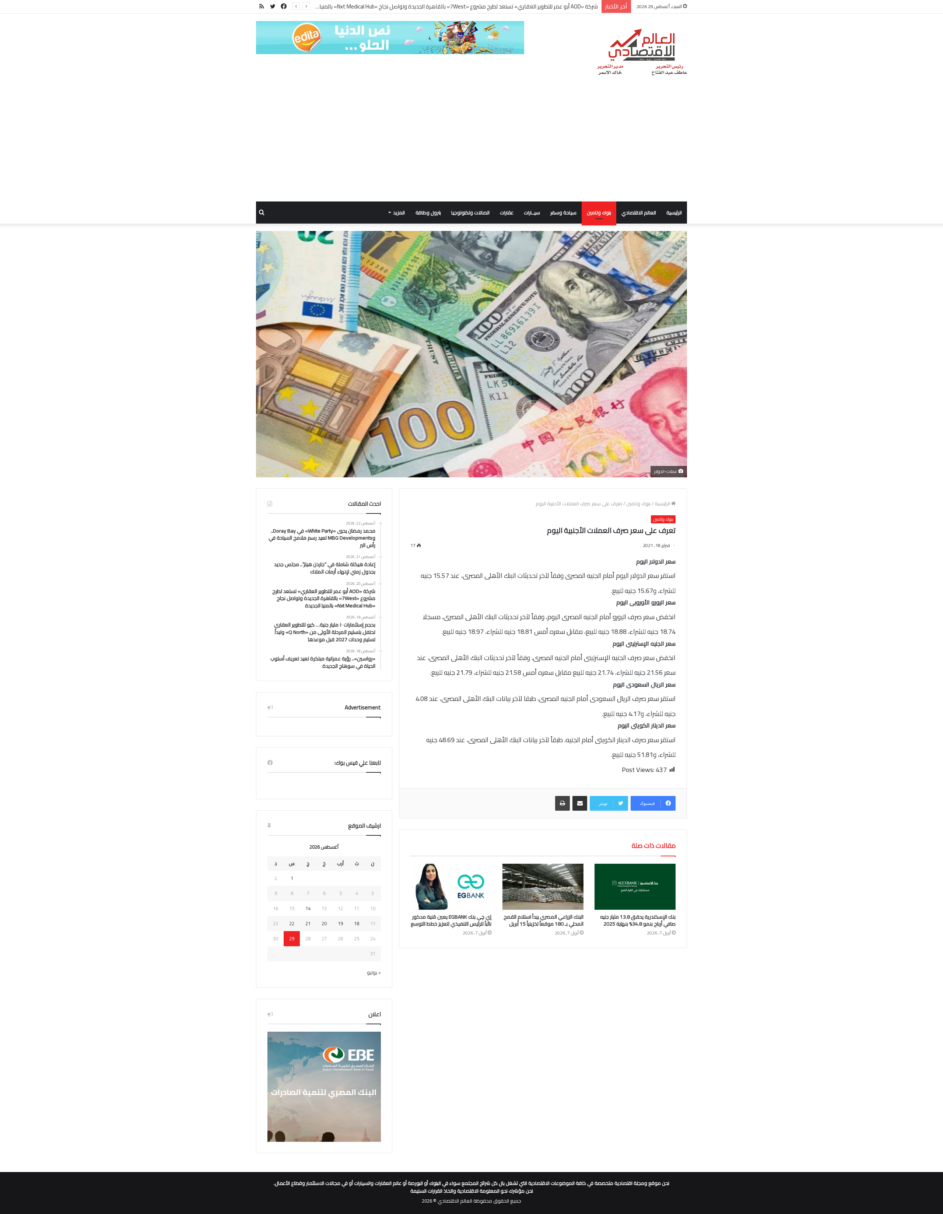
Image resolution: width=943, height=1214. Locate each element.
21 (308, 923)
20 (324, 923)
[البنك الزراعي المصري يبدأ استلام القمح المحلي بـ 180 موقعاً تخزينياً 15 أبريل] (542, 886)
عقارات (506, 212)
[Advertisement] (471, 146)
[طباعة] (562, 803)
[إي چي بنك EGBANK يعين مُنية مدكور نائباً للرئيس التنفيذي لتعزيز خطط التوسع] (450, 886)
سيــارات (532, 212)
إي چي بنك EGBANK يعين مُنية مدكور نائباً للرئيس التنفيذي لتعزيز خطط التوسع (451, 920)
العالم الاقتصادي (638, 212)
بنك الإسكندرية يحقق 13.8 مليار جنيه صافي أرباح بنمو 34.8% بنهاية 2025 (638, 920)
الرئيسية (674, 212)
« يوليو (374, 972)
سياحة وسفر (563, 212)
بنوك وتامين (599, 212)
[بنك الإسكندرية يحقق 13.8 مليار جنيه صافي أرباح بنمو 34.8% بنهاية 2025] (635, 886)
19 (340, 923)
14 (308, 908)
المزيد (399, 212)
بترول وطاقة (428, 212)
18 (356, 923)
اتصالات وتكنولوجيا (470, 212)
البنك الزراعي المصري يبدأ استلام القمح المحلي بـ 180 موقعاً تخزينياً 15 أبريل (543, 920)
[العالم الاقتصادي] (641, 52)
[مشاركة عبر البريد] (579, 803)
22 (291, 923)
